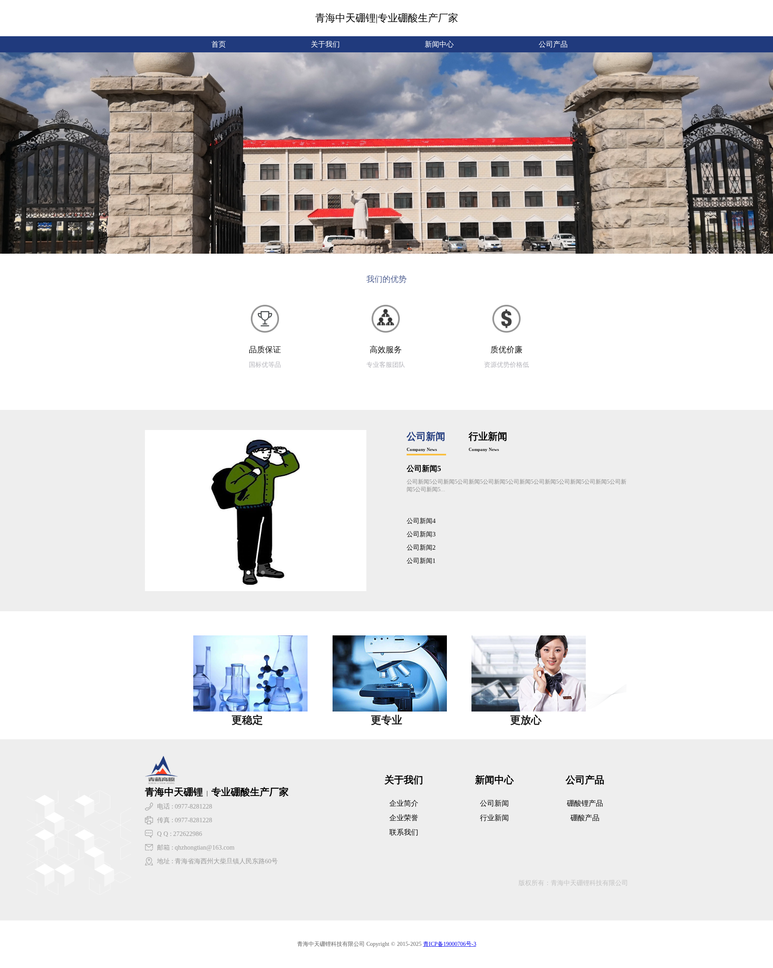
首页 (218, 44)
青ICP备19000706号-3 (449, 944)
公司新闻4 (421, 520)
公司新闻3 (421, 534)
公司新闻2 (421, 547)
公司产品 (553, 44)
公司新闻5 (424, 468)
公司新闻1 (421, 560)
